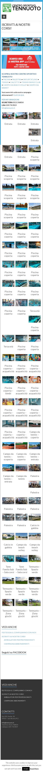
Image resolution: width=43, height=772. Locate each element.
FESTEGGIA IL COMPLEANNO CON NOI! (19, 632)
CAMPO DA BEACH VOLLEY (15, 85)
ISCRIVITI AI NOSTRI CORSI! (14, 636)
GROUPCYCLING (30, 79)
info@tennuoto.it (8, 108)
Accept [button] (26, 769)
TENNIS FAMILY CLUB (31, 82)
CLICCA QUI (18, 95)
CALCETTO (15, 82)
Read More (34, 769)
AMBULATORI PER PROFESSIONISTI (19, 640)
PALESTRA (16, 79)
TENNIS (5, 82)
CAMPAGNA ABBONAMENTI (16, 644)
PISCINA (6, 79)
